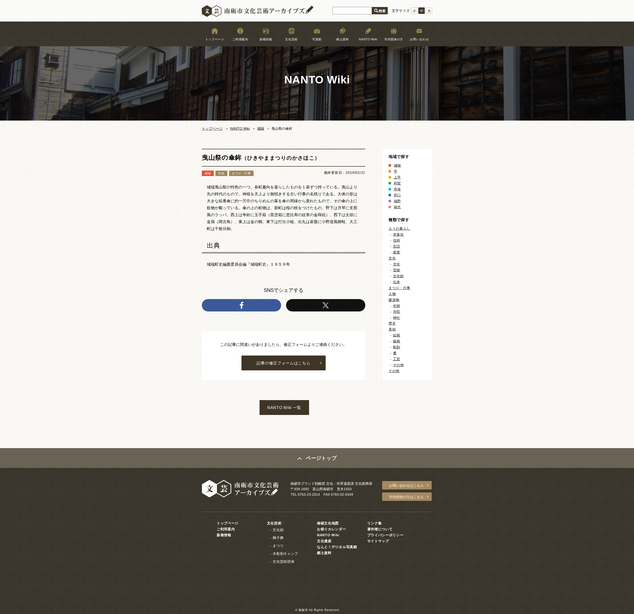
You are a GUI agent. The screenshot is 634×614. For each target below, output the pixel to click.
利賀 (397, 183)
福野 (397, 201)
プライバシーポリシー (385, 535)
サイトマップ (378, 541)
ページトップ (321, 458)
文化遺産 (324, 541)
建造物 (394, 300)
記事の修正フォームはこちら (283, 363)
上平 (397, 177)
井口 (397, 195)
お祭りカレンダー (331, 529)
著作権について (380, 529)
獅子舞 (278, 538)
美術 (392, 329)
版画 (396, 341)
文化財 (398, 276)
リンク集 (374, 523)
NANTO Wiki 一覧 (284, 408)
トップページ (214, 39)
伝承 (396, 282)
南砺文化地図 (328, 523)
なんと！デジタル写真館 (337, 547)
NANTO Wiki (368, 39)
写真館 (317, 39)
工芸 (396, 359)
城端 (260, 128)
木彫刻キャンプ (285, 554)
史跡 (396, 306)
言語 (396, 246)
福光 (397, 207)
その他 (398, 365)
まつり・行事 (399, 288)
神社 (396, 318)
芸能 (396, 270)
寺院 (396, 312)
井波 (397, 189)
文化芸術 (291, 39)
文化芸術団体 (283, 561)
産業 (396, 252)
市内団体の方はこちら (406, 497)
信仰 (396, 240)
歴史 (392, 323)
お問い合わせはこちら (406, 485)
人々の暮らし (399, 228)
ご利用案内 (240, 39)
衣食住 (398, 234)
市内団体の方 (393, 39)
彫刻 (396, 347)
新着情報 (266, 39)
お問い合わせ (419, 39)
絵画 (396, 335)
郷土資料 (342, 39)
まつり (278, 546)
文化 (392, 258)
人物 (392, 294)
